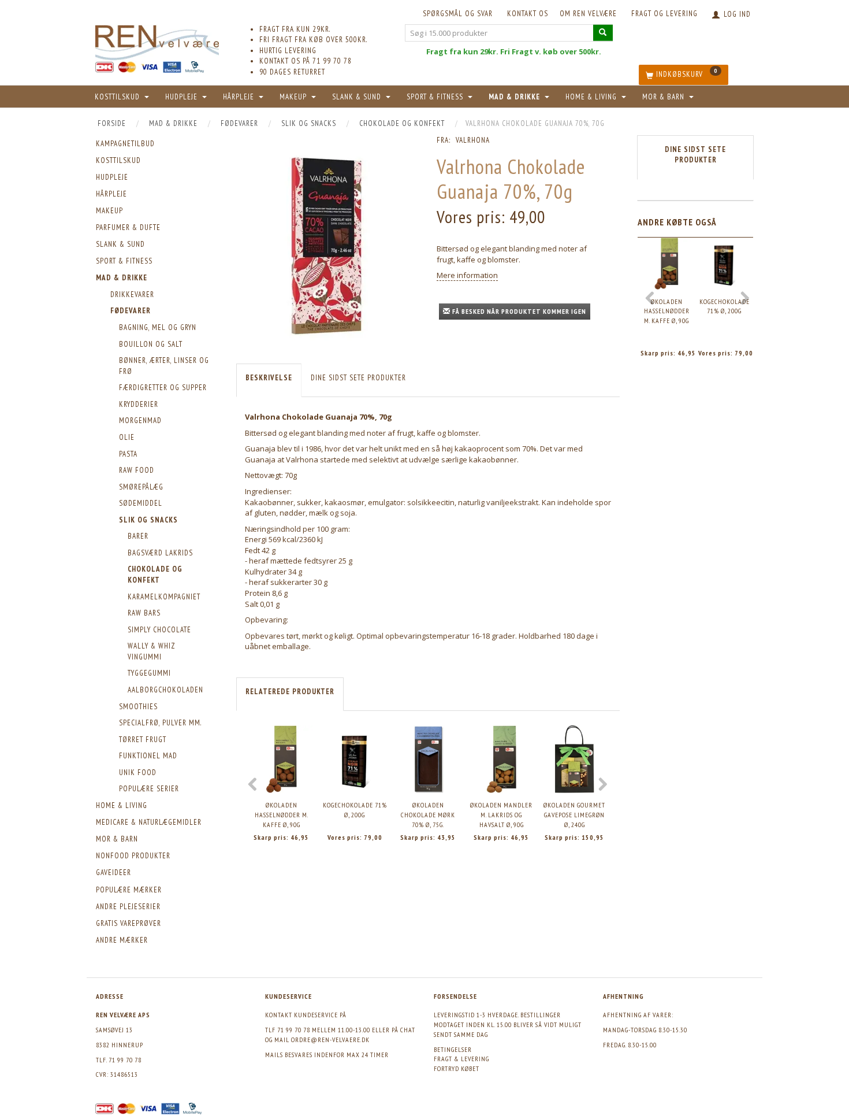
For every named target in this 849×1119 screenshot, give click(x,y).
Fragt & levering (461, 1058)
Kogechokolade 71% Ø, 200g (355, 810)
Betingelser (453, 1049)
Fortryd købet (456, 1068)
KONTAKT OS (527, 13)
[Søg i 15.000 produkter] (603, 32)
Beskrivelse (268, 378)
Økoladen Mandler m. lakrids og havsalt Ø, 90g (501, 814)
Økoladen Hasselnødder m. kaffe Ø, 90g (281, 814)
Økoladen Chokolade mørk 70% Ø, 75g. (428, 814)
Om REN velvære (588, 13)
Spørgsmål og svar (458, 13)
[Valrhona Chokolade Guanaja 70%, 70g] (327, 245)
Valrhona (473, 140)
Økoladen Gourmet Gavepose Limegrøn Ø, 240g (574, 814)
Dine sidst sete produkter (358, 378)
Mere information (467, 275)
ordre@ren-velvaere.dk (330, 1039)
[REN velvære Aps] (157, 40)
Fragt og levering (664, 13)
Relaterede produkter (289, 691)
